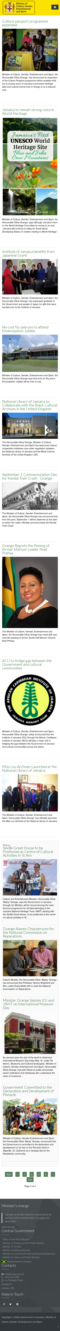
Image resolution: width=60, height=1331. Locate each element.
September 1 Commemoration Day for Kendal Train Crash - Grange (29, 476)
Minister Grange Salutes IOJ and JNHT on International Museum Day (28, 1004)
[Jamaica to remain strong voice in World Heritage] (30, 166)
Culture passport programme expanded (25, 23)
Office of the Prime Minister (16, 1239)
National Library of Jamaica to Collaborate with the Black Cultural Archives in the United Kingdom (29, 405)
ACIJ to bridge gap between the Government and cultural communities (27, 664)
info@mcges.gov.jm (14, 1274)
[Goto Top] (57, 1326)
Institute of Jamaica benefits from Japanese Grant (28, 253)
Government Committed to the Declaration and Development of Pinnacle (28, 1091)
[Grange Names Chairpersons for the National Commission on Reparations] (30, 957)
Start (8, 1174)
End (30, 1179)
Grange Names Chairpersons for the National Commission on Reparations (28, 932)
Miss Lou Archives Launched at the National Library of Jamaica (29, 768)
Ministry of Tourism (12, 1246)
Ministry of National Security (16, 1250)
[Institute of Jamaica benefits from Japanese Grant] (30, 276)
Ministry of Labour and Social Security (21, 1257)
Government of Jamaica (18, 1261)
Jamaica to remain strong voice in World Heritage (28, 111)
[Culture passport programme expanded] (30, 49)
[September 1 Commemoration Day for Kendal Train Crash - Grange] (30, 495)
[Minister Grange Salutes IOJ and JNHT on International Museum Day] (30, 1032)
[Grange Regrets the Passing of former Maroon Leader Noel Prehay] (30, 592)
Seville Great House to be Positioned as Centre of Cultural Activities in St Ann (28, 851)
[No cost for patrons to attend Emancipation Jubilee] (30, 352)
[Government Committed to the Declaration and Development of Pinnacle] (30, 1116)
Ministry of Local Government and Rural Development (29, 1253)
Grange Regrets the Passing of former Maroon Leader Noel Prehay (25, 549)
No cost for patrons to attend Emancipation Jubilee (25, 329)
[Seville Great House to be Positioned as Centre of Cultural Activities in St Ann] (30, 877)
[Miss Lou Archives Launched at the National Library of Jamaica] (30, 792)
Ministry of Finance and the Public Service (23, 1242)
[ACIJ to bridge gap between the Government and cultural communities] (30, 699)
